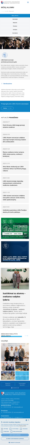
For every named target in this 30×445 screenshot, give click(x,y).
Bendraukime (7, 83)
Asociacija (15, 19)
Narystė (15, 22)
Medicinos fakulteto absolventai (9, 335)
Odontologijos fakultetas (22, 384)
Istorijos (15, 29)
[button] (15, 442)
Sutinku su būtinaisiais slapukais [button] (15, 438)
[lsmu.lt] (15, 2)
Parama (15, 26)
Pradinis (2, 11)
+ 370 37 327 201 (7, 407)
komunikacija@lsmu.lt (19, 412)
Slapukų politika (22, 425)
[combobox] (26, 420)
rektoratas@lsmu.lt (18, 407)
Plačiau (5, 108)
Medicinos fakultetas (7, 384)
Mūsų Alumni (15, 15)
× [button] (28, 420)
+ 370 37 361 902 (7, 417)
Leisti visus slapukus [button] (15, 435)
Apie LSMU (6, 11)
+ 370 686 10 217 (18, 417)
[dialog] (15, 431)
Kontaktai (15, 33)
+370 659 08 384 (7, 412)
